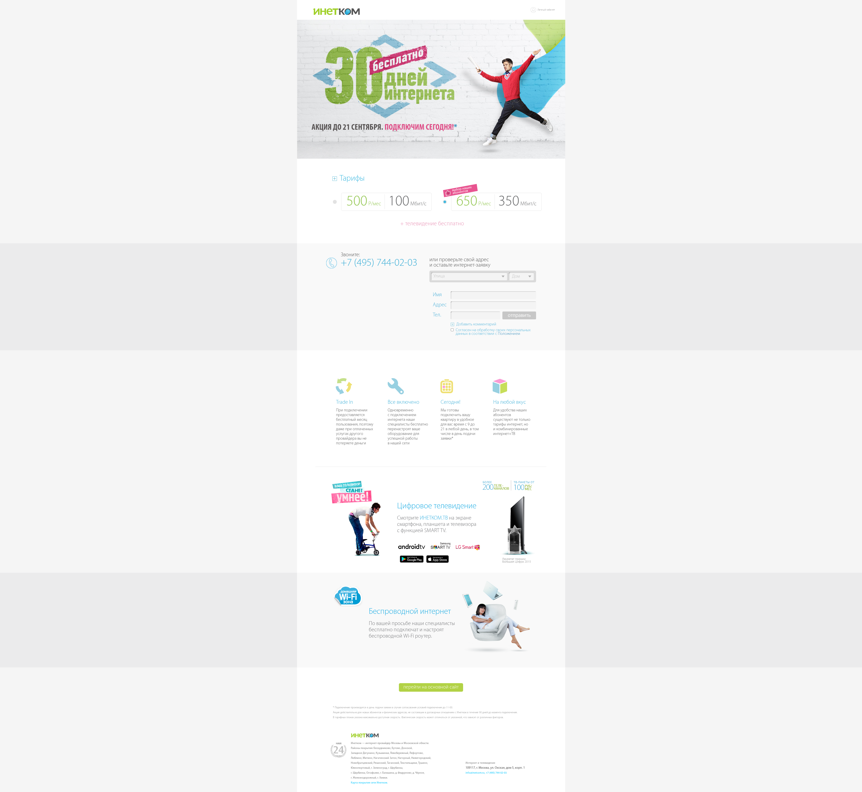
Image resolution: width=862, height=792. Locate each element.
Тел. (437, 315)
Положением (509, 334)
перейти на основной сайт (431, 687)
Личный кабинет (546, 10)
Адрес (440, 305)
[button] (503, 276)
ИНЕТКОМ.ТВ (434, 518)
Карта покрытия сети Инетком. (369, 782)
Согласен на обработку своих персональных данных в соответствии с (493, 332)
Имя (437, 295)
